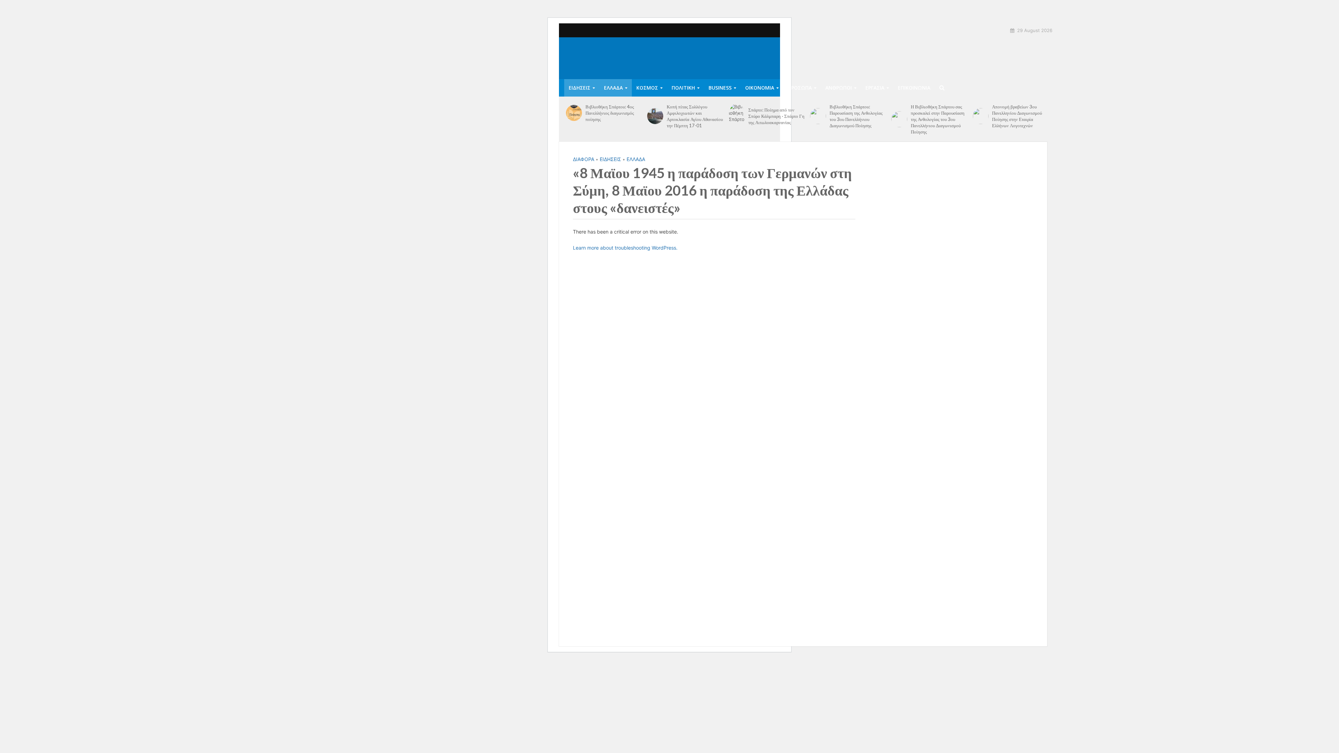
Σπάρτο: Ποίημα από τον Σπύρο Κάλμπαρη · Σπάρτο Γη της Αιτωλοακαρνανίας (776, 116)
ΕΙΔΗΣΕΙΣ (579, 87)
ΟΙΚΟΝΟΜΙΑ (759, 87)
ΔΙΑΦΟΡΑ (583, 159)
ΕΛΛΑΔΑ (613, 87)
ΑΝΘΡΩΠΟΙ (838, 87)
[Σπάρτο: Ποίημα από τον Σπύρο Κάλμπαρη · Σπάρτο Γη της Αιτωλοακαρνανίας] (737, 116)
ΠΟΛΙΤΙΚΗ (683, 87)
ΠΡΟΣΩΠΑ (800, 87)
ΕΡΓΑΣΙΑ (874, 87)
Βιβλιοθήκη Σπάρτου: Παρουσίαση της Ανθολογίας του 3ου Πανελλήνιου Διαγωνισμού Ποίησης (856, 116)
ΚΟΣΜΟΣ (647, 87)
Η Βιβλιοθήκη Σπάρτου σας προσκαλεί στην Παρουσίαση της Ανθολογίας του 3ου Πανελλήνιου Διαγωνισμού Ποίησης (937, 119)
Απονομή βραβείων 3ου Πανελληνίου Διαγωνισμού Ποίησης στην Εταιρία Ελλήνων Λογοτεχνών (1017, 116)
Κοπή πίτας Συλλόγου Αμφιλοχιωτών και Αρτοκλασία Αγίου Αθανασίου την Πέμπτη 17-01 (695, 116)
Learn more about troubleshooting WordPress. (625, 248)
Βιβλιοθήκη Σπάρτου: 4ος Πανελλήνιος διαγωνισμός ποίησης (609, 113)
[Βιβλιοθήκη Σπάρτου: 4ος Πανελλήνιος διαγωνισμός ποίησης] (574, 113)
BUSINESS (720, 87)
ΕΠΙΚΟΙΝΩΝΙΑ (914, 87)
